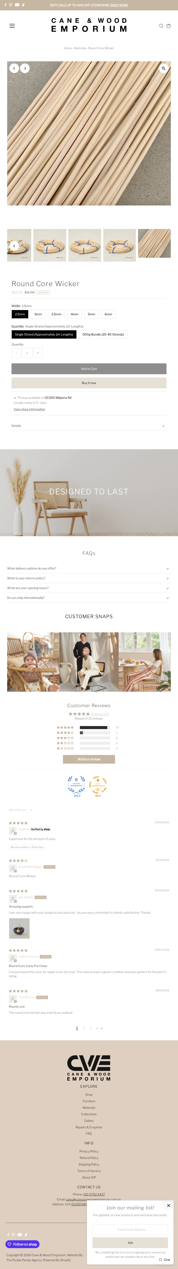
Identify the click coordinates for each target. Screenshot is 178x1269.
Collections (89, 1114)
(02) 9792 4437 (94, 1194)
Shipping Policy (89, 1164)
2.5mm (20, 314)
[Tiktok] (23, 5)
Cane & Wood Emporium (49, 1255)
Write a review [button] (89, 759)
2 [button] (84, 1028)
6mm (108, 314)
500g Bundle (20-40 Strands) (103, 334)
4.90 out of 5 (100, 714)
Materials (80, 48)
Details (16, 425)
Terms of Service (89, 1171)
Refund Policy (89, 1158)
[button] (65, 727)
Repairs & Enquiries (89, 1127)
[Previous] (14, 68)
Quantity (17, 344)
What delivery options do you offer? (31, 568)
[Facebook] (6, 5)
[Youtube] (17, 5)
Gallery (89, 1120)
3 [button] (91, 1028)
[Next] (25, 68)
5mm (91, 314)
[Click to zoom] (164, 68)
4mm (74, 314)
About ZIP (89, 1177)
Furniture (89, 1101)
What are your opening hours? (28, 588)
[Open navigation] (26, 25)
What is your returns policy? (26, 578)
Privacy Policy (88, 1151)
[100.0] (76, 785)
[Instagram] (10, 5)
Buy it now (89, 383)
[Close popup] (168, 1205)
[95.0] (98, 785)
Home (68, 48)
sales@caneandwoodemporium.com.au (93, 1199)
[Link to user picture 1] (19, 928)
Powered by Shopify (57, 1260)
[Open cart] (168, 26)
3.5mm (56, 314)
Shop (88, 1094)
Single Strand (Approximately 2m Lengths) (44, 334)
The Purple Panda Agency (24, 1260)
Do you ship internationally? (26, 597)
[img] (18, 823)
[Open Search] (161, 26)
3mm (38, 314)
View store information (29, 409)
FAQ (89, 1133)
